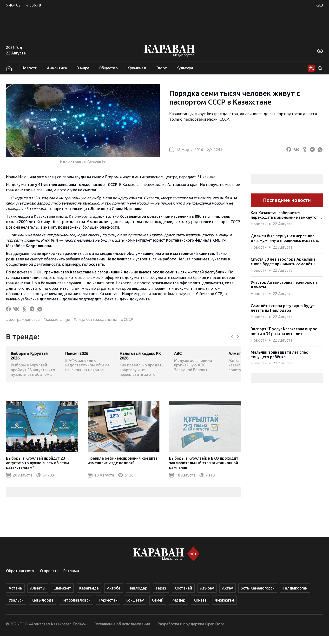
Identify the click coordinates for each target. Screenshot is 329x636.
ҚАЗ (319, 5)
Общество (108, 68)
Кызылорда (42, 600)
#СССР (127, 319)
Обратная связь (20, 571)
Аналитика (57, 68)
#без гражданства (23, 319)
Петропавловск (76, 600)
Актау (227, 588)
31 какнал (206, 177)
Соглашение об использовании (121, 624)
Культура (185, 68)
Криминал (136, 68)
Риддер (178, 600)
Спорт (161, 68)
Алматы (37, 588)
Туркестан (108, 600)
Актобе (113, 588)
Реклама (71, 571)
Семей (157, 600)
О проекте (49, 571)
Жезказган (224, 600)
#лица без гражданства (95, 319)
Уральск (16, 600)
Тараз (160, 588)
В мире (83, 68)
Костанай (183, 588)
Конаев (200, 600)
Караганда (89, 588)
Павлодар (137, 588)
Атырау (207, 588)
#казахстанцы (56, 319)
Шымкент (62, 588)
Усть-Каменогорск (257, 588)
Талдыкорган (295, 588)
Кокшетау (135, 600)
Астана (15, 588)
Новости (29, 68)
